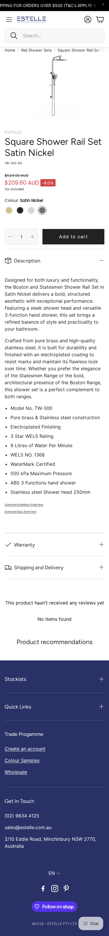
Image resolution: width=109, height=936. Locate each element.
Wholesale (16, 772)
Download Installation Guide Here (24, 504)
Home (10, 50)
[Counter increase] (32, 236)
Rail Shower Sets (36, 50)
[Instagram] (54, 888)
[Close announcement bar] (103, 4)
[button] (54, 35)
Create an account (25, 749)
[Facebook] (43, 888)
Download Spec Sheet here (20, 511)
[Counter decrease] (10, 236)
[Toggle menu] (9, 19)
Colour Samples (22, 760)
